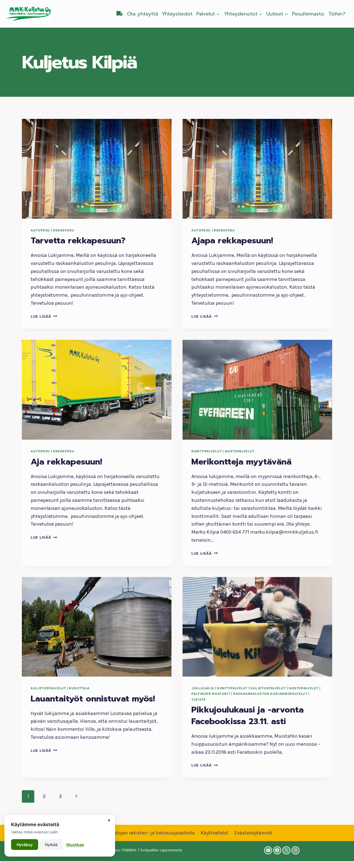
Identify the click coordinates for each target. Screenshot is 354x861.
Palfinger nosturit (210, 694)
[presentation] (96, 169)
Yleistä (198, 699)
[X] (286, 850)
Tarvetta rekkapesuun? (78, 240)
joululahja (202, 688)
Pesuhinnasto (308, 14)
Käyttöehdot (214, 833)
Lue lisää (44, 316)
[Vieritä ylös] (341, 851)
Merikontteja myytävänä (241, 461)
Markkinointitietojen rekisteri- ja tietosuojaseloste (138, 833)
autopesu (40, 230)
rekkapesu (63, 230)
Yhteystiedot (177, 14)
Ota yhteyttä (142, 14)
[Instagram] (295, 850)
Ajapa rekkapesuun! (232, 240)
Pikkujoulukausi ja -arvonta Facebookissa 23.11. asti (247, 715)
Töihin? (336, 14)
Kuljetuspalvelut (48, 688)
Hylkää (51, 844)
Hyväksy (25, 844)
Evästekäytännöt (253, 833)
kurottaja (79, 688)
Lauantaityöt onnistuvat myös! (93, 698)
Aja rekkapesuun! (66, 461)
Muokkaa (75, 844)
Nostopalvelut (239, 451)
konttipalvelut (206, 451)
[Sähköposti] (268, 850)
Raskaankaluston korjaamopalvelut (270, 694)
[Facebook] (277, 850)
